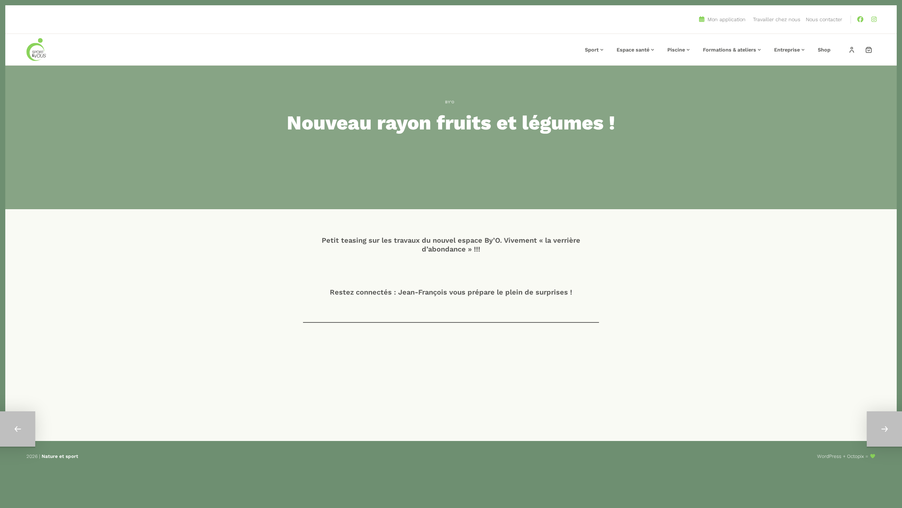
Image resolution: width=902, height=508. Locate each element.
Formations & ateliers (729, 50)
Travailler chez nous (776, 19)
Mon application (726, 19)
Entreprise (787, 50)
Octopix (855, 456)
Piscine (676, 50)
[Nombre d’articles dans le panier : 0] (868, 50)
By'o (449, 102)
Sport (592, 50)
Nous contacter (824, 19)
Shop (824, 50)
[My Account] (852, 50)
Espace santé (633, 50)
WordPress (829, 456)
